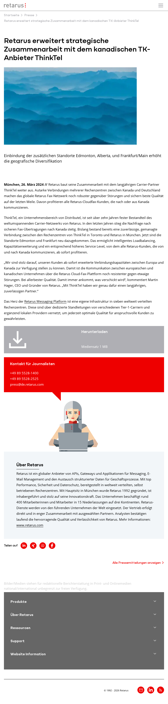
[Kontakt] (140, 690)
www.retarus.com (29, 525)
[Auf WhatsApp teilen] (42, 545)
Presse (29, 15)
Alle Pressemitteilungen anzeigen (136, 563)
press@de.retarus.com (27, 384)
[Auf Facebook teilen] (52, 545)
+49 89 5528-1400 (24, 373)
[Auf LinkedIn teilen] (24, 545)
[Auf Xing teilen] (33, 545)
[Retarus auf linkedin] (150, 690)
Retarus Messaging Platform (45, 301)
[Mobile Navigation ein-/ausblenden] (161, 5)
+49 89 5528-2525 (24, 378)
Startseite (11, 15)
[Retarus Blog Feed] (160, 690)
